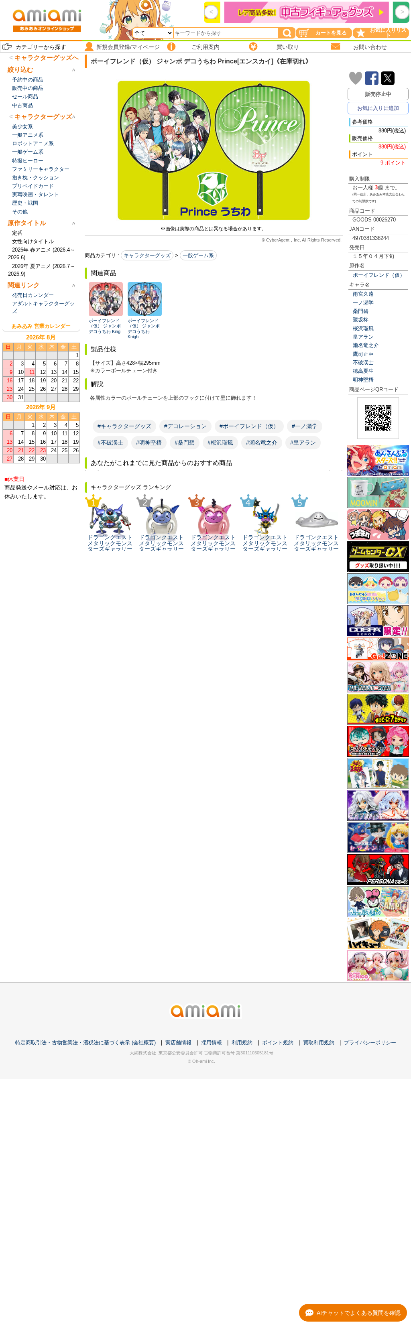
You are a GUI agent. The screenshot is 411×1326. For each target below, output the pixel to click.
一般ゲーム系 (198, 255)
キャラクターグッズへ (46, 57)
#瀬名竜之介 (261, 442)
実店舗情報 (178, 1043)
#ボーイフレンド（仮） (249, 426)
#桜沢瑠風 (220, 442)
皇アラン (363, 337)
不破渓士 (363, 362)
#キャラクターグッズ (124, 426)
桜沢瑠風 (363, 328)
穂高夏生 (363, 371)
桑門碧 (360, 311)
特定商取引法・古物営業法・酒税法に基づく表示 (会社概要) (85, 1043)
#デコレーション (185, 426)
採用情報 (211, 1043)
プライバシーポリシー (370, 1043)
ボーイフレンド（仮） (379, 275)
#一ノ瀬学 (304, 426)
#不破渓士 (110, 442)
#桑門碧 (185, 442)
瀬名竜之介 (366, 345)
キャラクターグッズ (147, 255)
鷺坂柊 (360, 320)
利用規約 (242, 1043)
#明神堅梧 (149, 442)
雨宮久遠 (363, 294)
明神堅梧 (363, 380)
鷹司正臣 (363, 354)
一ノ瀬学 (363, 303)
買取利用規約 (318, 1043)
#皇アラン (303, 442)
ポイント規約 (277, 1043)
